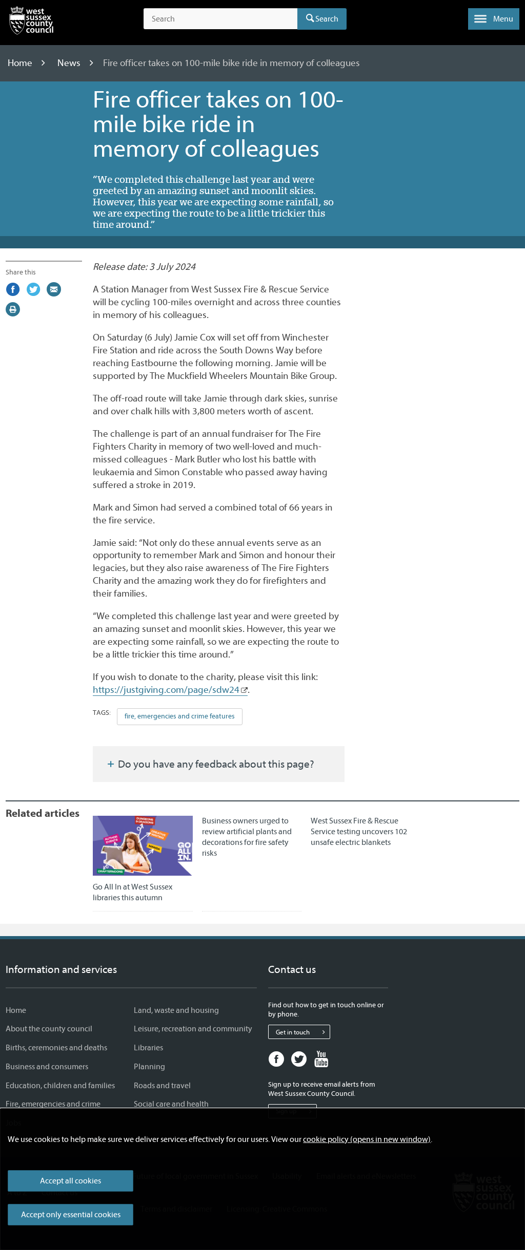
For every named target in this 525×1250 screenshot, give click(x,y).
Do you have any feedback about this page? (215, 764)
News (70, 63)
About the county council (49, 1028)
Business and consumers (47, 1066)
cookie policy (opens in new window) (367, 1139)
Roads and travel (162, 1085)
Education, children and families (60, 1085)
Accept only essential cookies (70, 1214)
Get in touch (293, 1032)
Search (326, 19)
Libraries (148, 1047)
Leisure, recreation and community (193, 1028)
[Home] (31, 22)
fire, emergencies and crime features (180, 716)
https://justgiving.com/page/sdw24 (166, 689)
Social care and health (171, 1104)
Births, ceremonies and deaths (56, 1047)
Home (21, 63)
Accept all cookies (70, 1180)
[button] (493, 19)
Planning (149, 1066)
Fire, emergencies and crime (53, 1104)
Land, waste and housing (176, 1010)
